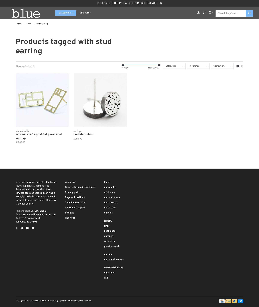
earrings (108, 236)
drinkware (109, 192)
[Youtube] (33, 228)
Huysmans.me (85, 301)
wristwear (109, 241)
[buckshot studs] (100, 100)
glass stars (110, 207)
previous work (112, 246)
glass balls (110, 187)
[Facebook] (17, 228)
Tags (29, 24)
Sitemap (69, 212)
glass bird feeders (114, 259)
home (107, 182)
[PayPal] (228, 302)
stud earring (42, 24)
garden (108, 254)
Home (18, 24)
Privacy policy (73, 192)
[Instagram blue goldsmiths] (27, 228)
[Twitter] (22, 228)
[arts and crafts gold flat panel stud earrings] (42, 100)
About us (70, 182)
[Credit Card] (222, 302)
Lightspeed (64, 301)
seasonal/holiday (113, 267)
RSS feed (70, 218)
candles (108, 212)
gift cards (85, 12)
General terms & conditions (80, 187)
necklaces (109, 231)
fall (106, 277)
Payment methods (75, 197)
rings (107, 226)
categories (65, 12)
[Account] (198, 13)
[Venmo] (240, 302)
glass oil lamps (112, 197)
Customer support (75, 207)
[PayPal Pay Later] (234, 302)
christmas (109, 272)
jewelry (108, 220)
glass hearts (111, 202)
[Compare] (204, 13)
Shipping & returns (75, 202)
